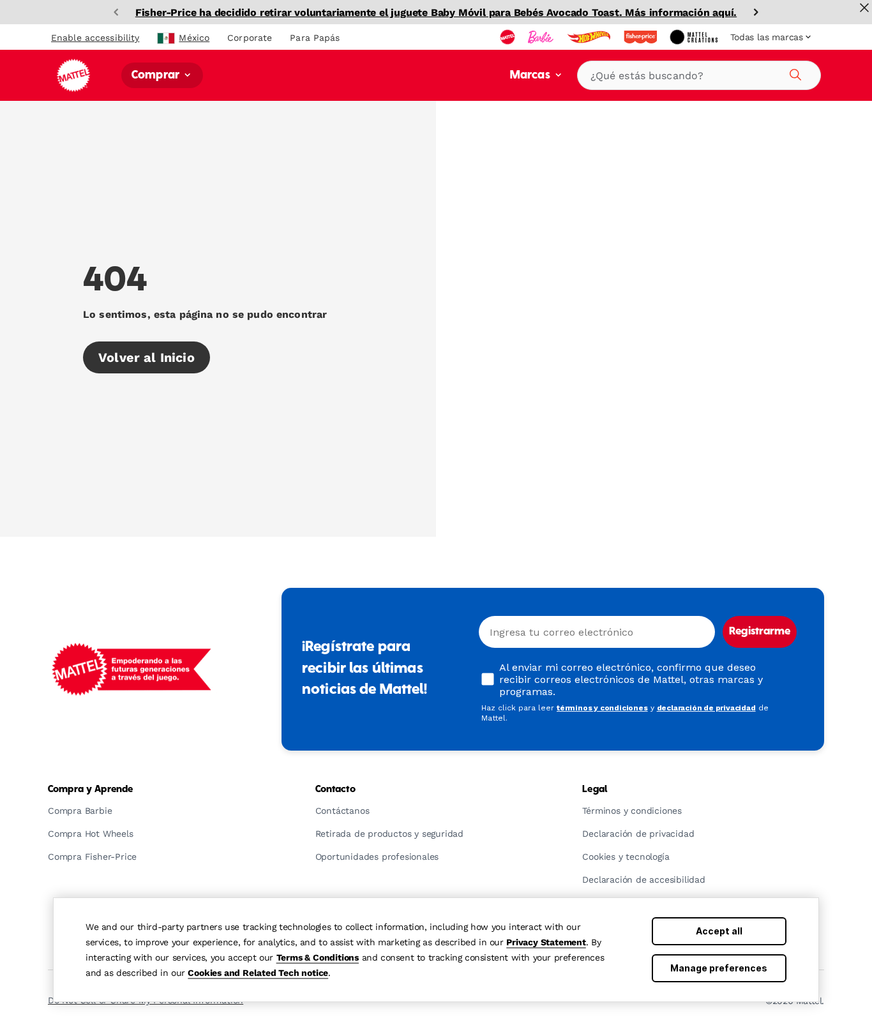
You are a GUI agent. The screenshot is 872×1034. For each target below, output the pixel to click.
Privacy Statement (546, 942)
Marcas (531, 75)
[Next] (756, 12)
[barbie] (542, 37)
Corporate (249, 38)
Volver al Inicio (146, 357)
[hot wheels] (590, 37)
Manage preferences (718, 968)
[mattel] (509, 37)
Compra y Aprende (90, 789)
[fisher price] (642, 37)
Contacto (335, 789)
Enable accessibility (95, 38)
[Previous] (116, 12)
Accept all (719, 930)
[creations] (695, 37)
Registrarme (759, 632)
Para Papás (315, 38)
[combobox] (699, 75)
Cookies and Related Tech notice (258, 973)
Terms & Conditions (317, 957)
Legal (594, 789)
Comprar (157, 75)
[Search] (793, 73)
